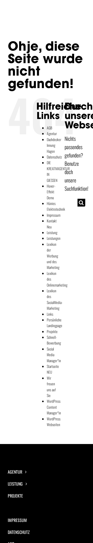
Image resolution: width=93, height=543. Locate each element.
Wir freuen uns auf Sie (51, 386)
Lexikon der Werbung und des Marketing (53, 255)
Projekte (52, 331)
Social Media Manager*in (54, 354)
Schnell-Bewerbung (54, 340)
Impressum (53, 215)
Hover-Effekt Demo (51, 191)
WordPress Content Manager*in (54, 406)
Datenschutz (54, 157)
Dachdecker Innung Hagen (54, 145)
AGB (49, 127)
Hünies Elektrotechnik (56, 206)
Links (50, 314)
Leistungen (53, 238)
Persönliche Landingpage (54, 322)
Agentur (52, 133)
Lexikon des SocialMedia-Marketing (55, 299)
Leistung (52, 232)
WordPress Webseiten (53, 421)
